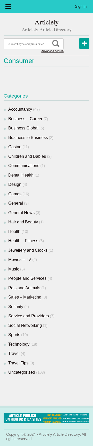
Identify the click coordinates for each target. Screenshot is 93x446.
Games (14, 194)
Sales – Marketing (24, 297)
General (15, 203)
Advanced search (52, 51)
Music (13, 269)
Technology (18, 344)
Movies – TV (19, 259)
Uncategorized (21, 372)
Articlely (47, 22)
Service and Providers (28, 316)
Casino (14, 147)
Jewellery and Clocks (28, 250)
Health (14, 231)
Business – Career (25, 119)
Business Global (23, 128)
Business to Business (28, 137)
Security (15, 306)
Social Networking (25, 325)
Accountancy (20, 109)
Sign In (81, 6)
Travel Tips (18, 363)
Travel (14, 353)
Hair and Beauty (23, 222)
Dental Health (21, 175)
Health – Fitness (23, 241)
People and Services (27, 278)
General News (21, 213)
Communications (23, 165)
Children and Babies (27, 156)
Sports (14, 335)
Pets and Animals (24, 288)
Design (14, 184)
